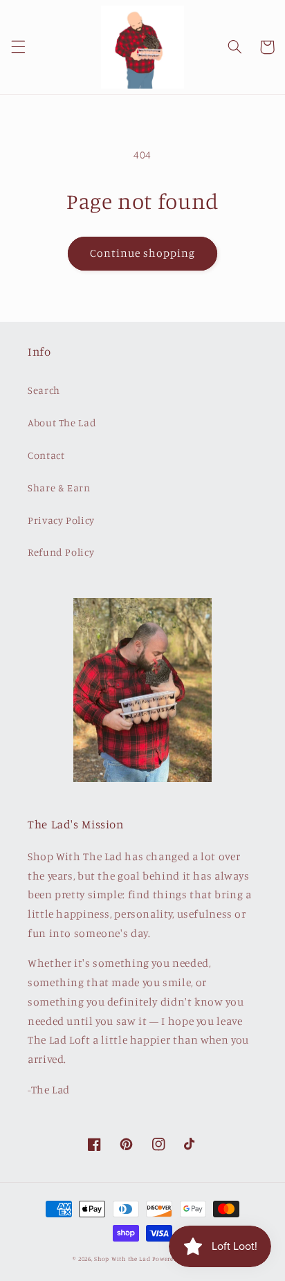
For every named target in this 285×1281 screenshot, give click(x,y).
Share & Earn (59, 487)
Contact (46, 455)
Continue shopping (143, 253)
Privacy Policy (61, 520)
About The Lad (62, 422)
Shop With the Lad (122, 1258)
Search (44, 390)
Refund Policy (61, 552)
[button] (18, 47)
